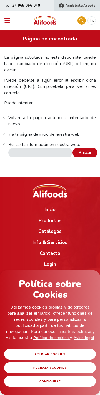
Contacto (50, 253)
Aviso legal (84, 337)
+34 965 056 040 (25, 5)
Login (50, 264)
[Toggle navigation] (8, 20)
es (92, 20)
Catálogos (50, 231)
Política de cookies (51, 337)
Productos (50, 220)
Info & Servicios (50, 242)
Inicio (50, 209)
